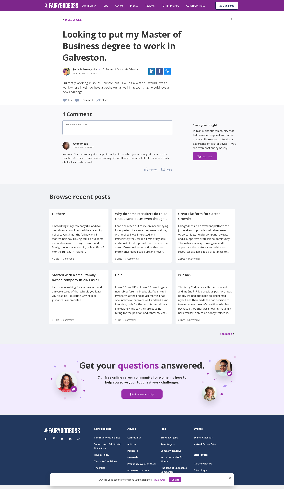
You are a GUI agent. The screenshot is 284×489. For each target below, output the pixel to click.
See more (226, 333)
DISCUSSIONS (73, 19)
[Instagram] (54, 439)
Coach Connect (195, 5)
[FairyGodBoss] (62, 431)
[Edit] (231, 20)
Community (89, 5)
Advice (119, 5)
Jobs (105, 5)
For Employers (170, 5)
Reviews (150, 5)
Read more (159, 479)
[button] (231, 20)
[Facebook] (45, 439)
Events (134, 5)
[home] (61, 5)
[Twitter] (62, 439)
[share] (99, 99)
